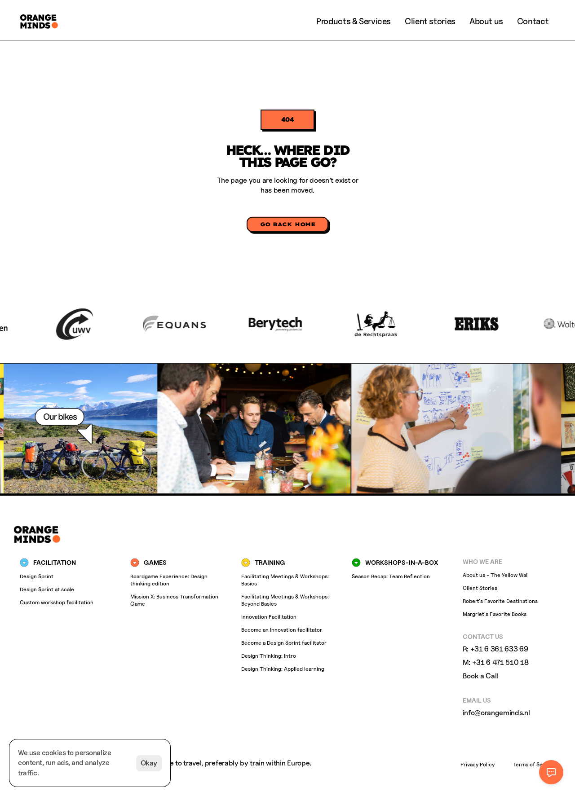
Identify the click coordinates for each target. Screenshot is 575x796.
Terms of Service (534, 764)
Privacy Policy (477, 764)
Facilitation (54, 562)
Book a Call (480, 676)
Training (270, 562)
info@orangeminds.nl (496, 712)
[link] (430, 21)
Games (155, 562)
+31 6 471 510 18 (500, 662)
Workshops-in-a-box (401, 562)
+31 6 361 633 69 (499, 648)
